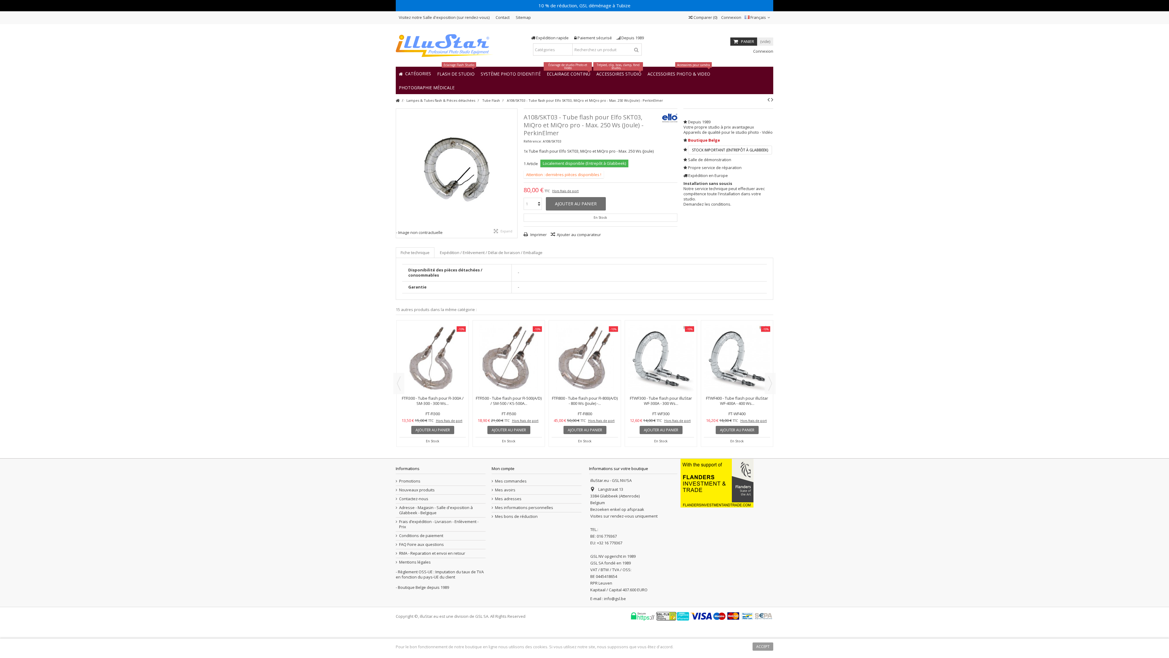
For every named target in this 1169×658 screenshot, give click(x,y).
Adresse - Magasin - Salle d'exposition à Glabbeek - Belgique (436, 510)
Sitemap (523, 17)
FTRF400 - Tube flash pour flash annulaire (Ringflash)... (509, 348)
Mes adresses (508, 498)
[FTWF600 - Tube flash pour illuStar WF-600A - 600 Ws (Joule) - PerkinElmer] (432, 332)
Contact (503, 17)
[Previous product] (768, 99)
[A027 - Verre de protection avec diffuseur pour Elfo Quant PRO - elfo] (737, 332)
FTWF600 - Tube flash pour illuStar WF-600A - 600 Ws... (433, 348)
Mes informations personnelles (524, 507)
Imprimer (538, 234)
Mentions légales (415, 562)
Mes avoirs (505, 490)
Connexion (730, 17)
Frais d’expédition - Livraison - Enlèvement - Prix (439, 524)
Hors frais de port (565, 191)
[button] (427, 87)
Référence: (533, 141)
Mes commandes (511, 481)
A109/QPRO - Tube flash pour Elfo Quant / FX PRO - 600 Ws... (661, 348)
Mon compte (503, 468)
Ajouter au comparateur (579, 234)
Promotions (409, 481)
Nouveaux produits (417, 490)
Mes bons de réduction (516, 516)
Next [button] (770, 383)
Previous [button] (398, 383)
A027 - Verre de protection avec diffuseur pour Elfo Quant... (737, 348)
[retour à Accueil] (397, 100)
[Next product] (772, 99)
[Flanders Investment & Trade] (716, 483)
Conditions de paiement (421, 535)
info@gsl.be (615, 598)
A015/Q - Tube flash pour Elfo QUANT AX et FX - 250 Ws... (585, 348)
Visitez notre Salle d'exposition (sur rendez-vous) (444, 17)
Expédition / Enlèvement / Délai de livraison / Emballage (491, 252)
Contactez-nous (413, 498)
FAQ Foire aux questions (421, 544)
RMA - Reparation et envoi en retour (432, 553)
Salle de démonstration (709, 159)
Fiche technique (415, 252)
